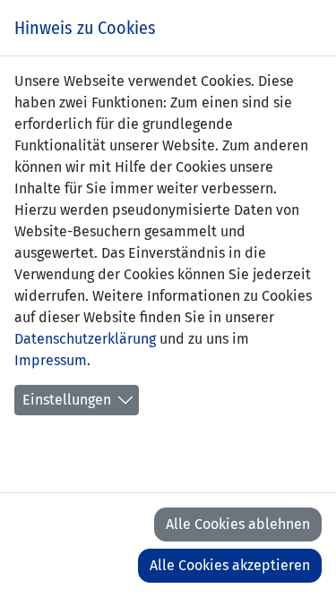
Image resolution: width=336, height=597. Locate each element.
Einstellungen (66, 399)
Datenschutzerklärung (85, 338)
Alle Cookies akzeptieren (230, 565)
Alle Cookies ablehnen (238, 524)
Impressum (50, 360)
